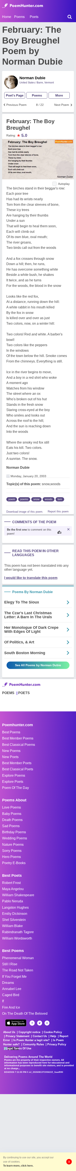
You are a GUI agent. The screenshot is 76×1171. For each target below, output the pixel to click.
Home (6, 17)
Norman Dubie (32, 78)
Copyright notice (29, 1032)
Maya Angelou (13, 889)
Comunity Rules (33, 1044)
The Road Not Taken (17, 970)
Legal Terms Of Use (18, 1048)
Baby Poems (11, 814)
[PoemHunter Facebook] (32, 1023)
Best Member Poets (16, 763)
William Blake (12, 926)
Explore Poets (12, 781)
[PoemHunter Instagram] (47, 1023)
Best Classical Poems (18, 744)
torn (60, 499)
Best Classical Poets (17, 769)
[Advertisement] (38, 1132)
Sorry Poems (12, 850)
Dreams (8, 982)
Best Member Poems (17, 738)
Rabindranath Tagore (18, 932)
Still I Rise (9, 964)
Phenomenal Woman (18, 958)
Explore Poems (13, 775)
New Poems (11, 751)
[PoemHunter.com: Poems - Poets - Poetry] (22, 5)
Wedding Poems (14, 838)
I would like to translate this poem (30, 578)
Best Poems (11, 732)
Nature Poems (13, 844)
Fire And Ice (11, 1007)
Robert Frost (11, 883)
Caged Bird (10, 995)
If (3, 1001)
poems (24, 499)
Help (53, 1036)
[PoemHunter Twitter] (39, 1023)
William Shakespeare (18, 895)
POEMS (8, 693)
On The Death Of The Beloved (25, 1013)
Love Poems (11, 807)
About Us (9, 1032)
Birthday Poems (14, 832)
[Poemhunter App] (15, 1022)
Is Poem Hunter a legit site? (31, 1040)
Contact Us (40, 1036)
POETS (24, 693)
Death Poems (12, 820)
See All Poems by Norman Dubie (38, 665)
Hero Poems (11, 857)
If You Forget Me (14, 976)
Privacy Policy (56, 1044)
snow (36, 499)
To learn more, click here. (18, 1165)
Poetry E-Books (14, 863)
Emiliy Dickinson (14, 913)
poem (11, 499)
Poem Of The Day (15, 788)
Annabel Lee (11, 989)
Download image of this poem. (24, 511)
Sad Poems (11, 826)
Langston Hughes (15, 907)
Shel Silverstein (14, 920)
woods (48, 499)
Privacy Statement (17, 1036)
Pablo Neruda (12, 901)
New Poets (10, 757)
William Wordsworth (17, 938)
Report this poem (58, 511)
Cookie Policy (53, 1032)
